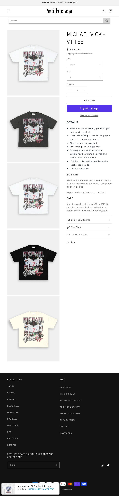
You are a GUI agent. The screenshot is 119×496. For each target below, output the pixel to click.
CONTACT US (66, 433)
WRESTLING (12, 425)
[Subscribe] (56, 465)
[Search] (106, 20)
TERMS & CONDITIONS (70, 413)
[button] (9, 11)
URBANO (11, 392)
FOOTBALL (12, 419)
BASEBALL (12, 399)
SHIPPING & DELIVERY (70, 407)
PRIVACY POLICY (67, 420)
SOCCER (11, 386)
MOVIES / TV (12, 412)
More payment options (89, 115)
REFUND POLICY (67, 394)
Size (68, 71)
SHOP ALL (11, 445)
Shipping (70, 53)
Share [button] (72, 242)
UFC (9, 432)
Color (69, 58)
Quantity (70, 84)
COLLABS (64, 426)
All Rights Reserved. (65, 489)
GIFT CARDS (12, 438)
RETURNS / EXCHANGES (71, 400)
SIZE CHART (65, 387)
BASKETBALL (13, 406)
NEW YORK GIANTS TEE (41, 489)
